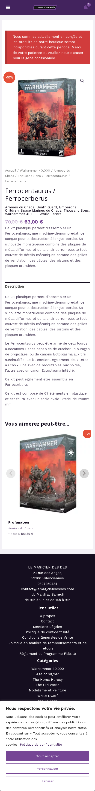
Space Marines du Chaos (41, 210)
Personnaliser (47, 768)
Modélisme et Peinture (47, 690)
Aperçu (47, 513)
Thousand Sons (29, 176)
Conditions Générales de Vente (47, 637)
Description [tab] (14, 286)
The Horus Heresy (48, 680)
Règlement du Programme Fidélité (47, 654)
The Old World (47, 685)
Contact (47, 621)
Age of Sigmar (47, 674)
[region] (47, 746)
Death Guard (46, 207)
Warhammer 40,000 (35, 170)
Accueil (10, 170)
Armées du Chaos (19, 207)
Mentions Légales (47, 627)
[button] (82, 81)
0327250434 (47, 584)
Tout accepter (47, 756)
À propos (47, 616)
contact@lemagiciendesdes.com (47, 589)
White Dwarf (47, 696)
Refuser (48, 781)
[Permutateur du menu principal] (7, 7)
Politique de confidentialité (41, 744)
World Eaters (50, 214)
